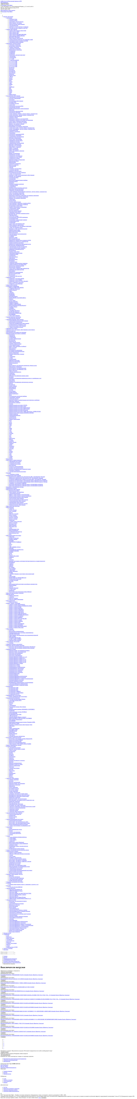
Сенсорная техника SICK (15, 700)
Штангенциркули (13, 363)
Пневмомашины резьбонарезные (17, 667)
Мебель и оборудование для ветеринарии (19, 494)
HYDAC (11, 299)
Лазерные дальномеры (14, 131)
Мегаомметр (12, 271)
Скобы (10, 355)
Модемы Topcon (13, 214)
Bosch (10, 423)
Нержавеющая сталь (14, 529)
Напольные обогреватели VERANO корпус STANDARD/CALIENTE (26, 485)
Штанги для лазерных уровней (16, 124)
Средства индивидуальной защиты (17, 858)
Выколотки (12, 770)
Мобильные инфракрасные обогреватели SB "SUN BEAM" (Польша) (26, 478)
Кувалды (11, 777)
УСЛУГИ (8, 883)
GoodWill (11, 441)
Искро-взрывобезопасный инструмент (18, 824)
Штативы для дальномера (15, 145)
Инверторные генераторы (15, 49)
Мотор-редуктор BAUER (15, 741)
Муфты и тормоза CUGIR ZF (16, 616)
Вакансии (8, 942)
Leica (10, 421)
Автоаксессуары (13, 19)
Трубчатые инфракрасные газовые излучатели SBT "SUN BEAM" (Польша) (27, 479)
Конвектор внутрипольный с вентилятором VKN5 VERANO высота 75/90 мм (28, 481)
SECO (10, 544)
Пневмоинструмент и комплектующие (18, 685)
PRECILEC (12, 726)
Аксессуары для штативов (15, 139)
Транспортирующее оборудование (17, 325)
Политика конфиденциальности (8, 1067)
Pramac (10, 81)
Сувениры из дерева (14, 474)
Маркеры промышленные (15, 763)
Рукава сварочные (13, 791)
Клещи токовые (13, 386)
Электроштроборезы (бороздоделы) (17, 928)
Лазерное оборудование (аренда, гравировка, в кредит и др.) (24, 884)
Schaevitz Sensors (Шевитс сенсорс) (17, 717)
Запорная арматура (10, 331)
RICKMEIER (12, 314)
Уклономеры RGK (13, 218)
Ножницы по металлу (14, 905)
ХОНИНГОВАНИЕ (14, 550)
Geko (10, 83)
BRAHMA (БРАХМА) (14, 37)
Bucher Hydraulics (13, 301)
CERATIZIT (12, 570)
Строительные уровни (14, 208)
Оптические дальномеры (15, 135)
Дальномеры (12, 132)
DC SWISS (11, 567)
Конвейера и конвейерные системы (15, 487)
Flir (10, 426)
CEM (10, 429)
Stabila (10, 444)
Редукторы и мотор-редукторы (13, 737)
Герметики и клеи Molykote (15, 283)
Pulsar (10, 428)
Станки (8, 835)
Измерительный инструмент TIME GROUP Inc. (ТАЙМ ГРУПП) (25, 411)
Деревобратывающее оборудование (15, 319)
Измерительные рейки (14, 230)
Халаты (11, 834)
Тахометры (11, 373)
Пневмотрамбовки (13, 674)
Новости (8, 944)
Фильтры (8, 885)
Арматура (11, 508)
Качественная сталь (14, 533)
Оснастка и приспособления (16, 466)
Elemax (11, 79)
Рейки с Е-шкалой (13, 148)
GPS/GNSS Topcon (13, 216)
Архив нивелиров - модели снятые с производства (21, 115)
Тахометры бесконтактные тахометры (18, 263)
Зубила (11, 772)
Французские (12, 75)
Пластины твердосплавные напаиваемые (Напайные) (22, 646)
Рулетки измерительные (15, 202)
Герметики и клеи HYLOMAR (16, 278)
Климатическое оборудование (13, 475)
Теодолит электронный (14, 98)
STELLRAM (12, 576)
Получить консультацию (6, 972)
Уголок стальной (13, 516)
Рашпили (11, 758)
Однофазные (12, 51)
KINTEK (11, 548)
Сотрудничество (10, 940)
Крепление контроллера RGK (16, 189)
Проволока (11, 520)
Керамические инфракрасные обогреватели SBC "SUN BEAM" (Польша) (27, 476)
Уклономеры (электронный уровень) (18, 219)
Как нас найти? (4, 1066)
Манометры (12, 380)
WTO (10, 558)
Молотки (11, 754)
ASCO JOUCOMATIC (14, 315)
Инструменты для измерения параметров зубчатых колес (23, 365)
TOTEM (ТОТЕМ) (13, 580)
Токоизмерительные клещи (15, 253)
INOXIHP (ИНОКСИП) (15, 637)
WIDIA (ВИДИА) (13, 571)
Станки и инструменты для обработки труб (19, 825)
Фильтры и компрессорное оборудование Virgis (20, 724)
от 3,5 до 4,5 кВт (13, 63)
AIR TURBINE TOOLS (15, 547)
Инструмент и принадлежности (14, 460)
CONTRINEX (12, 705)
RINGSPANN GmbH (14, 723)
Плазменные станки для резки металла (18, 846)
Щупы (10, 364)
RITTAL (11, 703)
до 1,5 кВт (11, 58)
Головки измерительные (15, 338)
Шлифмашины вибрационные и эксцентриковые (21, 682)
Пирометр (11, 182)
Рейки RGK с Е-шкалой (15, 147)
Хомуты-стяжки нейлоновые (16, 599)
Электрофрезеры (13, 920)
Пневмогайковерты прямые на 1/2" (17, 659)
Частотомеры (12, 391)
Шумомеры (12, 260)
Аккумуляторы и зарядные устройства (18, 204)
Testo (10, 425)
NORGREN (12, 295)
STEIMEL (11, 308)
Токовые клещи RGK (14, 251)
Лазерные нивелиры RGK (15, 116)
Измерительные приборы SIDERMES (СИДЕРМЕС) (22, 709)
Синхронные (12, 56)
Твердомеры (12, 374)
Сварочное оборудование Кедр (16, 811)
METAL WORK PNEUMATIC (16, 287)
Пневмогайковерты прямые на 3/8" (17, 662)
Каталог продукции (8, 16)
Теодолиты (11, 99)
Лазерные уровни (13, 117)
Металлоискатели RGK (15, 231)
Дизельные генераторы (14, 44)
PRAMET (11, 540)
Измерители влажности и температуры (18, 241)
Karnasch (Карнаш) (13, 588)
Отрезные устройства (14, 470)
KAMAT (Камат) (13, 306)
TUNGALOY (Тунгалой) (15, 579)
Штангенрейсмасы (13, 393)
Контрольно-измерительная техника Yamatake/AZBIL (22, 722)
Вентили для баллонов (14, 782)
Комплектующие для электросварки (18, 798)
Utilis (10, 575)
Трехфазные (12, 53)
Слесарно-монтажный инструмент (17, 471)
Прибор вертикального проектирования (19, 108)
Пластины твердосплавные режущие (15, 645)
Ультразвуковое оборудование (16, 502)
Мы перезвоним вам (5, 1055)
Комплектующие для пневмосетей (17, 651)
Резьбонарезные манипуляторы (16, 848)
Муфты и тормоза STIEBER (16, 621)
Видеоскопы (12, 274)
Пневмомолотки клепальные (16, 669)
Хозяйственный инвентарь (15, 880)
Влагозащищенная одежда (15, 829)
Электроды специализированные (17, 807)
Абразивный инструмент (15, 461)
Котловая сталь (12, 524)
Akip (10, 430)
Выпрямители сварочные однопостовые (19, 796)
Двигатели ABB (13, 892)
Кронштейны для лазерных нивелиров (18, 126)
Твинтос (11, 586)
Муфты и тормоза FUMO (15, 607)
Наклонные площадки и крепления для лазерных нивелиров (24, 195)
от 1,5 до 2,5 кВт (13, 61)
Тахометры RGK (13, 262)
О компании (6, 934)
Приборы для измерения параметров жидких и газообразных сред (25, 378)
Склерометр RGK (13, 185)
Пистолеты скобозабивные (15, 655)
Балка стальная (12, 515)
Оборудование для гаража (15, 23)
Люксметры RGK (13, 256)
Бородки (11, 769)
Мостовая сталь (13, 526)
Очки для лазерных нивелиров (16, 193)
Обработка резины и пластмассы (14, 644)
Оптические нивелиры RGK (16, 111)
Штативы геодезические (15, 125)
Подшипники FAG (13, 690)
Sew (10, 435)
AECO (10, 704)
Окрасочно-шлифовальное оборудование (19, 323)
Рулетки (11, 403)
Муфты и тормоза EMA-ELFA (16, 612)
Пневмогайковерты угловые (16, 663)
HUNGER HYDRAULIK (15, 313)
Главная (5, 956)
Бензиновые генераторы (15, 46)
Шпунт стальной (13, 522)
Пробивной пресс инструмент (13, 695)
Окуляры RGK (12, 102)
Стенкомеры (12, 356)
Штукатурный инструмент (15, 871)
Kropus (10, 452)
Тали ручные (12, 856)
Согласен (44, 1097)
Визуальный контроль (14, 239)
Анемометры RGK (13, 254)
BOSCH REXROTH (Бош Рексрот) (17, 305)
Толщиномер (12, 222)
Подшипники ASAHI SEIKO (16, 692)
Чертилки (11, 766)
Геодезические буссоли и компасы (17, 172)
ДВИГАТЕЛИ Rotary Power (15, 890)
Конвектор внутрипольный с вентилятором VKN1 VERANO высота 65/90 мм (28, 480)
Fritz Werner (12, 735)
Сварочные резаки (13, 810)
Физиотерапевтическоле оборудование (18, 497)
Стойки (11, 357)
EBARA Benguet (13, 733)
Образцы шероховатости (15, 372)
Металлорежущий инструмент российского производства (23, 584)
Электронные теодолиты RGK (16, 97)
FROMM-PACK (13, 731)
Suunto (10, 457)
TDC (10, 582)
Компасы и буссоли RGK (15, 171)
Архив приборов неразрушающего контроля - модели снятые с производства (28, 191)
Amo (10, 453)
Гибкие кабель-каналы (11, 285)
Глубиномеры (12, 337)
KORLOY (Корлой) (14, 538)
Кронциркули (12, 341)
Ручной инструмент (14, 209)
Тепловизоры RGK (13, 177)
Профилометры (13, 392)
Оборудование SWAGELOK (16, 38)
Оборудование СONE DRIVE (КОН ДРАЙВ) (20, 743)
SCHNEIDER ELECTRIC (15, 714)
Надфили (11, 755)
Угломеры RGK (13, 235)
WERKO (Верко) (13, 539)
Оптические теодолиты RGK (16, 106)
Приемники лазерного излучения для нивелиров (21, 120)
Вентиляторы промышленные (16, 631)
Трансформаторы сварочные (16, 804)
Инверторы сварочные (14, 797)
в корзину (3, 976)
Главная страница (7, 1071)
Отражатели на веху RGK (15, 157)
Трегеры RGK (12, 166)
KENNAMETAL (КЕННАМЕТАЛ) (17, 577)
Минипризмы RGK (14, 161)
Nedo (10, 455)
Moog (10, 727)
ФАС (10, 93)
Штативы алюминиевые (15, 138)
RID (10, 88)
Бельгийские (12, 72)
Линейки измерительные (15, 343)
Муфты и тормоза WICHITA (16, 625)
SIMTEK (11, 565)
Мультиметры (12, 250)
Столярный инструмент (15, 464)
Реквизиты (9, 936)
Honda (10, 90)
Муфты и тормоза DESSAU (16, 608)
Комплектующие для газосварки (17, 783)
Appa (10, 434)
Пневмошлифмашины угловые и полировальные (21, 678)
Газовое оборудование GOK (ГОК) (17, 30)
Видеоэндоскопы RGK (14, 273)
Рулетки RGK (12, 200)
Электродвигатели (10, 888)
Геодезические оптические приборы (18, 396)
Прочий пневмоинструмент (16, 681)
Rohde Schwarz (12, 442)
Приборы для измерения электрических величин (21, 382)
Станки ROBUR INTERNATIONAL (18, 837)
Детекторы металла (14, 398)
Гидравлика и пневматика (12, 286)
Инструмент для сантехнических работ (18, 821)
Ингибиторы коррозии (14, 318)
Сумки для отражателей (15, 173)
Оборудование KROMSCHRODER (17, 34)
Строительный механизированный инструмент (20, 870)
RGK (10, 420)
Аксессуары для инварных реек (17, 223)
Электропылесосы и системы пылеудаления (20, 913)
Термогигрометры (13, 414)
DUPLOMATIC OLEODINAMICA (17, 297)
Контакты (5, 949)
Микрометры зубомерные (15, 366)
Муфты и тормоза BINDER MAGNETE (18, 614)
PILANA (11, 581)
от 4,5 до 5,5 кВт (13, 65)
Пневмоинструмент (11, 649)
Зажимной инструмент (11, 328)
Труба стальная (12, 510)
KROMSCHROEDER (14, 634)
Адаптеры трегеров (14, 170)
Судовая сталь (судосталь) (15, 521)
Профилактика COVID (11, 947)
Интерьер (8, 472)
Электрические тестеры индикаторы (18, 246)
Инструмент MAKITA (14, 931)
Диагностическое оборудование (17, 24)
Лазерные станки (13, 844)
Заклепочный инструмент (15, 820)
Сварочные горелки (14, 809)
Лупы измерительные (14, 345)
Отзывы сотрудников (11, 943)
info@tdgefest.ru (4, 2)
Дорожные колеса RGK (15, 212)
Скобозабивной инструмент (16, 867)
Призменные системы (14, 154)
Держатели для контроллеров (16, 190)
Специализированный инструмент (14, 819)
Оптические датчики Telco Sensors (17, 706)
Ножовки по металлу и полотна (17, 760)
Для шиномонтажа (13, 25)
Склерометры (12, 186)
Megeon (11, 439)
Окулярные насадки (14, 103)
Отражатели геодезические (15, 156)
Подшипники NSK (13, 687)
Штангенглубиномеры (14, 361)
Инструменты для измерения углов (17, 369)
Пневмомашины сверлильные (16, 668)
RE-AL (11, 554)
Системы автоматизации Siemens (17, 699)
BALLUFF (11, 701)
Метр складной (13, 347)
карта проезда (11, 10)
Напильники (12, 756)
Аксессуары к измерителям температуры (19, 268)
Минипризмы (12, 162)
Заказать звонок (4, 1052)
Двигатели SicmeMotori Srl (15, 889)
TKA (10, 437)
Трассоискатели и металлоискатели (17, 233)
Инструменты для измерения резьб (17, 368)
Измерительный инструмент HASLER (18, 410)
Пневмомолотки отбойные (15, 671)
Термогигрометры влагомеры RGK (17, 264)
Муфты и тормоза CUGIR (15, 619)
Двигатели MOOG (13, 896)
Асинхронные (12, 57)
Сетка (10, 527)
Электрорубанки (13, 915)
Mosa (10, 80)
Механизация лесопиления (15, 322)
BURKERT (12, 294)
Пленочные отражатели (15, 163)
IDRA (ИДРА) (12, 636)
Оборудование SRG (14, 33)
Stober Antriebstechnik (14, 728)
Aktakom (11, 443)
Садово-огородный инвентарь (16, 878)
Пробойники (12, 773)
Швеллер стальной (13, 513)
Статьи (8, 945)
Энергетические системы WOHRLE (18, 712)
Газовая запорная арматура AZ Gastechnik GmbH (21, 39)
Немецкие (11, 74)
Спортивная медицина (14, 493)
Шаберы (11, 774)
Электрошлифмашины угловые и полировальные (21, 925)
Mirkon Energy (12, 94)
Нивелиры (11, 109)
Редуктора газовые (13, 789)
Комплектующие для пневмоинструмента (19, 650)
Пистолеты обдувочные (15, 654)
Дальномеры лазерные (14, 397)
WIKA (10, 291)
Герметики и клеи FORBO (15, 279)
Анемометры (12, 255)
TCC (10, 85)
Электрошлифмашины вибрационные (18, 683)
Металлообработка (13, 530)
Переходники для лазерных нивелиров (18, 196)
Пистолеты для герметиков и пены (17, 865)
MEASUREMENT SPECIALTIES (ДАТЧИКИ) (20, 718)
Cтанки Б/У (12, 841)
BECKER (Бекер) (13, 296)
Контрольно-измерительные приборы (18, 180)
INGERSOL (12, 562)
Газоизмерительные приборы (16, 42)
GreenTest (11, 447)
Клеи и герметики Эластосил (16, 282)
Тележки (11, 642)
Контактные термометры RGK (16, 265)
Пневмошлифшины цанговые (16, 680)
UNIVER (11, 292)
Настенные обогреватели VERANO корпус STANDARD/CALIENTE (26, 484)
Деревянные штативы (14, 141)
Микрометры (12, 349)
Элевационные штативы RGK (16, 143)
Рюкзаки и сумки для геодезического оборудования (21, 175)
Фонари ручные (13, 816)
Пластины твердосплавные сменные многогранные (21, 648)
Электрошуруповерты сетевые (16, 929)
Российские (12, 70)
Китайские (11, 67)
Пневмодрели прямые (14, 664)
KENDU (11, 552)
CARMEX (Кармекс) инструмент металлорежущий (21, 573)
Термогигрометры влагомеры (16, 242)
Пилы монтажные (13, 906)
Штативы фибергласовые (15, 210)
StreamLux (11, 446)
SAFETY (11, 563)
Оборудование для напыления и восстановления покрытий (23, 635)
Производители (7, 933)
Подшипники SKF (13, 688)
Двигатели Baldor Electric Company (17, 894)
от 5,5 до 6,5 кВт (13, 66)
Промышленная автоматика (13, 697)
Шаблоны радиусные (14, 360)
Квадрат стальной (13, 517)
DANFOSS (11, 710)
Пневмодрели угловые (14, 665)
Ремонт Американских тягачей (13, 745)
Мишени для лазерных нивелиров (17, 198)
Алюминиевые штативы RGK (16, 136)
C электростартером (14, 60)
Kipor (10, 89)
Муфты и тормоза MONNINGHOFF (18, 626)
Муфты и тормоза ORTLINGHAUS (17, 613)
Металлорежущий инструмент (13, 535)
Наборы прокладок (13, 595)
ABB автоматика (13, 715)
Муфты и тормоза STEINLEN (16, 611)
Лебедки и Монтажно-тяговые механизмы (19, 853)
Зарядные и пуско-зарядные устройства (18, 26)
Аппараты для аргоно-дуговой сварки (18, 793)
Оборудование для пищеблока (16, 492)
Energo (10, 78)
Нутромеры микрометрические (16, 351)
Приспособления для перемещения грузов (19, 866)
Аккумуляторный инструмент (16, 903)
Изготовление (12, 465)
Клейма (11, 752)
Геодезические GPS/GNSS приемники (18, 217)
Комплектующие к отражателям (17, 159)
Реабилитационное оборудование (17, 504)
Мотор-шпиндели (10, 600)
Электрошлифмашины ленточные (17, 922)
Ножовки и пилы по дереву (16, 764)
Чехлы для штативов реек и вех (16, 194)
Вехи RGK (11, 152)
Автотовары (9, 17)
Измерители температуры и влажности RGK (20, 240)
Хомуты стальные (13, 598)
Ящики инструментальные (15, 873)
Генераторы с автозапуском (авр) (17, 55)
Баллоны (11, 781)
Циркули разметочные (14, 765)
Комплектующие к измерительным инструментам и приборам (24, 400)
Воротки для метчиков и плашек (17, 749)
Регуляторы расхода (14, 788)
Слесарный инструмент (15, 747)
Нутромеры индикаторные (15, 350)
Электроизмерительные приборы (17, 248)
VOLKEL (11, 559)
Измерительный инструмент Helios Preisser (19, 407)
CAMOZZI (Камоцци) (14, 288)
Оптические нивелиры (14, 112)
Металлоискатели (13, 232)
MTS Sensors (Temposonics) (15, 719)
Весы (10, 395)
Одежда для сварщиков (14, 832)
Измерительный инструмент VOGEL (18, 405)
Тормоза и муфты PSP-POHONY (17, 604)
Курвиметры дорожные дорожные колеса (19, 213)
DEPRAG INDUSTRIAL (15, 304)
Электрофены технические (15, 917)
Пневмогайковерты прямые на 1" (17, 658)
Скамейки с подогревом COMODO (17, 483)
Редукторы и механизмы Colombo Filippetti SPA (20, 738)
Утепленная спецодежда (15, 833)
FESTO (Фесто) (13, 290)
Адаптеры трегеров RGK (15, 168)
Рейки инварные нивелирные (16, 225)
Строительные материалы (15, 869)
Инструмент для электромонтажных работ (19, 823)
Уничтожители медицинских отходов (18, 503)
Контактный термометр (15, 267)
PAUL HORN (12, 568)
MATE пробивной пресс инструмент (18, 696)
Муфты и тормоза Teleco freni (16, 627)
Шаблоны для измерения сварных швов (19, 375)
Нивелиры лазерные (14, 401)
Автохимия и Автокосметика (16, 21)
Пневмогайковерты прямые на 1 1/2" (18, 657)
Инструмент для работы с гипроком (18, 860)
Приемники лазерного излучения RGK (18, 118)
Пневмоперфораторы (14, 673)
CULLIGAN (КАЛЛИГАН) (15, 887)
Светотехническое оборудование (14, 812)
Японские (11, 69)
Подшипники (9, 686)
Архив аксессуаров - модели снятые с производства (21, 127)
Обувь (10, 828)
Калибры (11, 377)
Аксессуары (12, 104)
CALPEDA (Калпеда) (14, 310)
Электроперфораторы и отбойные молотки (19, 911)
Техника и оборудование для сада (14, 874)
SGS (10, 545)
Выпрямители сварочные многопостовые (19, 795)
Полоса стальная (13, 518)
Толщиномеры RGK (14, 221)
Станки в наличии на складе (16, 327)
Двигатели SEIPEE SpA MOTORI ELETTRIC (20, 893)
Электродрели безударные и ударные (18, 910)
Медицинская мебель (14, 490)
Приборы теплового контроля (16, 184)
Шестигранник (12, 525)
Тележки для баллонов (14, 792)
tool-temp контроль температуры (17, 736)
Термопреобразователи (14, 415)
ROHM (11, 572)
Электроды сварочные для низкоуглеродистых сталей (22, 806)
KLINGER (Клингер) (14, 311)
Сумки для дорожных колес (16, 227)
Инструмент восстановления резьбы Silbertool (20, 591)
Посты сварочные (13, 787)
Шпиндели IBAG (13, 602)
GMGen (11, 76)
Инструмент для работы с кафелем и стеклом (20, 861)
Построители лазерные (14, 402)
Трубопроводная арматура (15, 531)
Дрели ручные (12, 750)
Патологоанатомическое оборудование (18, 499)
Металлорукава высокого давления (14, 593)
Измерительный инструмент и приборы (16, 333)
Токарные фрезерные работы (10, 1089)
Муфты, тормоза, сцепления (13, 603)
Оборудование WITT (14, 32)
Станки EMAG (12, 839)
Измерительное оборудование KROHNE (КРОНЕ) (21, 412)
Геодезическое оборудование (13, 95)
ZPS (10, 543)
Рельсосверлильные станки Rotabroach (18, 843)
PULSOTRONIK (13, 713)
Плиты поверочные (14, 352)
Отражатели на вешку (14, 158)
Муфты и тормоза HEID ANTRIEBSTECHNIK (20, 605)
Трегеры (11, 167)
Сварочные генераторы (15, 48)
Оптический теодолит (14, 107)
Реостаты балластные (14, 802)
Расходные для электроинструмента (18, 901)
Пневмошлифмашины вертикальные (18, 676)
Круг (10, 534)
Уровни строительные (14, 419)
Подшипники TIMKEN (15, 691)
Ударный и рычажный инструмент (14, 881)
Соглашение (9, 939)
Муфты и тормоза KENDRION (16, 623)
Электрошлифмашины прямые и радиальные (20, 924)
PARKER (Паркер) (13, 302)
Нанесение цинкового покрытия (11, 1088)
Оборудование (9, 628)
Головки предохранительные (16, 467)
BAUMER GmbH (13, 729)
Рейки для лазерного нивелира (16, 150)
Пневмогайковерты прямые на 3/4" (17, 660)
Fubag (10, 92)
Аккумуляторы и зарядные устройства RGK (20, 203)
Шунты (11, 383)
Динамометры (12, 416)
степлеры (11, 919)
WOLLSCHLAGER (14, 556)
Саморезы (11, 596)
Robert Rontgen (12, 585)
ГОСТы (5, 1087)
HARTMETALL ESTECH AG (16, 549)
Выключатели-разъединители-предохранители (14, 1058)
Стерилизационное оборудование (17, 501)
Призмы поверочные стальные (16, 354)
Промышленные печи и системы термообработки (21, 632)
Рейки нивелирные (13, 149)
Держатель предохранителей (10, 1060)
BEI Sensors (12, 732)
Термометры (12, 336)
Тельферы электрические (15, 857)
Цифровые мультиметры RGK (16, 249)
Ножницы (11, 759)
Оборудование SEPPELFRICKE (17, 35)
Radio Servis (12, 438)
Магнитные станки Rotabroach (16, 842)
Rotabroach (11, 590)
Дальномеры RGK (13, 130)
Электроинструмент (11, 899)
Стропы (11, 855)
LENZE (11, 708)
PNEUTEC (11, 536)
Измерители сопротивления (16, 272)
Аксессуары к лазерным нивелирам (17, 121)
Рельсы (11, 512)
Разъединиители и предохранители (12, 962)
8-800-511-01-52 (4, 1)
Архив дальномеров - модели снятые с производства (22, 129)
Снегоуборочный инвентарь (16, 879)
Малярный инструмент (14, 864)
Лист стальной (12, 511)
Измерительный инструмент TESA (17, 406)
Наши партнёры (10, 938)
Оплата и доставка (7, 948)
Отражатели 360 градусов (15, 276)
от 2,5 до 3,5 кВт (13, 62)
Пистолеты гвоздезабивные (16, 653)
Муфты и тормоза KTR (14, 622)
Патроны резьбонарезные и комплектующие (20, 469)
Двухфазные (12, 52)
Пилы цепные (12, 907)
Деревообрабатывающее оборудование (18, 320)
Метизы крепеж (10, 594)
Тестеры (11, 389)
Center (10, 432)
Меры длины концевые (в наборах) (17, 346)
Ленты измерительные (14, 342)
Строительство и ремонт (12, 851)
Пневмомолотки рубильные (16, 672)
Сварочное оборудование (12, 778)
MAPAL (11, 566)
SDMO (10, 84)
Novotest (11, 433)
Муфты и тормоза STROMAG (16, 609)
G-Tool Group (12, 589)
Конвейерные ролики (11, 488)
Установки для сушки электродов (17, 805)
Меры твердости (13, 370)
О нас (7, 935)
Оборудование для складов (12, 641)
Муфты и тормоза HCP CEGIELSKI (18, 618)
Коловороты (12, 751)
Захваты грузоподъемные (15, 852)
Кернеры (11, 761)
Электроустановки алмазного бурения (18, 916)
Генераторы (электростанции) (13, 43)
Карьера (5, 1082)
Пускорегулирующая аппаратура (11, 961)
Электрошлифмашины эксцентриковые (18, 926)
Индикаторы (12, 340)
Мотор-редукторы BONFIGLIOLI (17, 742)
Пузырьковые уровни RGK (15, 205)
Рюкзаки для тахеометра (15, 176)
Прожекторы (12, 815)
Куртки (11, 830)
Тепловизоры (12, 179)
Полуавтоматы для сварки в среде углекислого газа (21, 800)
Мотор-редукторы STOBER (16, 740)
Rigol (10, 449)
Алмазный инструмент (14, 462)
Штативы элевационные (15, 144)
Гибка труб (11, 847)
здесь (39, 1097)
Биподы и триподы (13, 164)
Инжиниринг (9, 458)
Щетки (10, 775)
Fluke (10, 424)
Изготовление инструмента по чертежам (16, 332)
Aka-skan (11, 448)
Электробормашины (14, 908)
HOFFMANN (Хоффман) (15, 542)
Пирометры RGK (13, 181)
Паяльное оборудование (15, 640)
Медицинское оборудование (13, 489)
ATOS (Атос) (12, 300)
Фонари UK (12, 818)
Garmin (11, 456)
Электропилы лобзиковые (15, 912)
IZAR (10, 553)
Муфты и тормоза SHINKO (15, 617)
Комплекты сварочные (14, 784)
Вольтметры (12, 384)
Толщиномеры (12, 359)
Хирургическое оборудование (16, 498)
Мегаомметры (12, 387)
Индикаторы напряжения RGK (16, 245)
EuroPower (11, 86)
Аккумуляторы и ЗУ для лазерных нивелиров (20, 226)
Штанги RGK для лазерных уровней (18, 122)
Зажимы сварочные (14, 779)
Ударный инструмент (14, 768)
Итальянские (12, 71)
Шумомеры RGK (13, 259)
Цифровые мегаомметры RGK (16, 269)
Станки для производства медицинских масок (17, 850)
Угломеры (11, 236)
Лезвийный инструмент (15, 862)
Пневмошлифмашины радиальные (17, 677)
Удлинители (12, 902)
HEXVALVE (12, 309)
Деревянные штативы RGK (16, 140)
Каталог (5, 957)
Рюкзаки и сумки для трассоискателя (18, 228)
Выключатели (6, 1061)
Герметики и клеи (10, 277)
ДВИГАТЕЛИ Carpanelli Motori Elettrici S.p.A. (20, 898)
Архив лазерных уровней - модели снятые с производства (23, 113)
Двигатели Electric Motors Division (17, 897)
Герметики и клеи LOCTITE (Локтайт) (18, 281)
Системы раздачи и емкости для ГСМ (18, 28)
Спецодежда (12, 199)
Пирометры (12, 334)
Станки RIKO (12, 838)
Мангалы (11, 875)
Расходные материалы (14, 876)
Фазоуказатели (12, 418)
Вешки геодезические (14, 153)
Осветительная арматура (15, 814)
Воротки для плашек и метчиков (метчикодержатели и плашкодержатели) (27, 561)
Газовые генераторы (14, 47)
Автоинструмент (13, 20)
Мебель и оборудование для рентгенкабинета (20, 495)
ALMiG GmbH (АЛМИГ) (15, 639)
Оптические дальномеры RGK (16, 134)
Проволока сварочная (14, 801)
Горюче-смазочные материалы (13, 317)
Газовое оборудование (11, 29)
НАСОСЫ (11, 630)
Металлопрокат (10, 507)
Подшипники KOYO (14, 694)
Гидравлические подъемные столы (17, 324)
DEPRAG (11, 557)
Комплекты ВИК (13, 237)
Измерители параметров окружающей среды (20, 244)
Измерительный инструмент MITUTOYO (19, 409)
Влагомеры (12, 379)
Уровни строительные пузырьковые (18, 207)
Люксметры (12, 258)
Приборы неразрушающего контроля (18, 187)
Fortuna (11, 451)
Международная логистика (12, 506)
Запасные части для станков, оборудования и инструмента (20, 329)
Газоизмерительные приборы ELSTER (18, 40)
